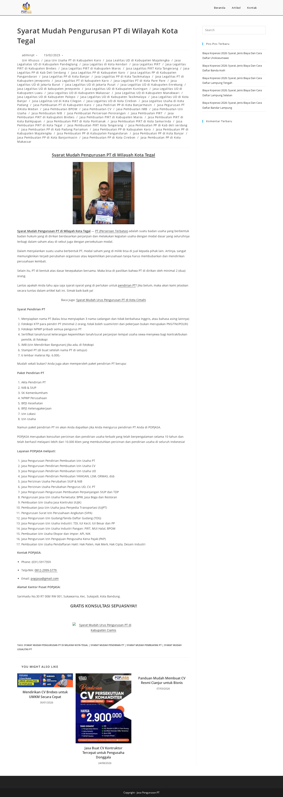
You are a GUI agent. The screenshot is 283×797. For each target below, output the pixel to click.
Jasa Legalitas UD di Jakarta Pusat (90, 85)
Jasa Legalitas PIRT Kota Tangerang (152, 68)
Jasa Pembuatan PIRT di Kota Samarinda (141, 121)
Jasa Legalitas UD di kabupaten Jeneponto (48, 89)
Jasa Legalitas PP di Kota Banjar (65, 76)
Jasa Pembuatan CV (96, 109)
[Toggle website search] (264, 7)
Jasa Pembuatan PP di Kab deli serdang (157, 125)
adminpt (28, 55)
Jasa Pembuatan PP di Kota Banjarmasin (47, 137)
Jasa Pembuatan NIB (47, 113)
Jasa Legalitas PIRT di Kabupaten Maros (91, 68)
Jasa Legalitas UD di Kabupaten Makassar (79, 93)
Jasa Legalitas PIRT (146, 64)
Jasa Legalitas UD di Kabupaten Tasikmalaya (113, 97)
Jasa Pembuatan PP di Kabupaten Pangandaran (92, 133)
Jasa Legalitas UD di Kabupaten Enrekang (152, 85)
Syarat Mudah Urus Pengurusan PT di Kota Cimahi (111, 300)
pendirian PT (127, 285)
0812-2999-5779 (46, 570)
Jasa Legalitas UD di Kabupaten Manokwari (147, 93)
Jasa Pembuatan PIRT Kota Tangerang (95, 125)
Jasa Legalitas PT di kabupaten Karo (82, 81)
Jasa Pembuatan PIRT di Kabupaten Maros (111, 117)
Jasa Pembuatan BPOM (60, 109)
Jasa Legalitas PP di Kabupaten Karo (98, 72)
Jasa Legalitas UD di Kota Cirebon (112, 101)
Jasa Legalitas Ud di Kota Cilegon (56, 101)
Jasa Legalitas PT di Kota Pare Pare (140, 81)
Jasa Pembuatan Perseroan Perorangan (96, 113)
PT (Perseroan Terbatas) (111, 231)
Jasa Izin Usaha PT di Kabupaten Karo (73, 60)
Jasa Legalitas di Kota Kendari (105, 64)
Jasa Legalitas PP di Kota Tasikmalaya (122, 76)
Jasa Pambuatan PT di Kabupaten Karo (62, 105)
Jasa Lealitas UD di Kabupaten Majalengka (137, 60)
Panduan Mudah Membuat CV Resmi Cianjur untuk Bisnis (161, 680)
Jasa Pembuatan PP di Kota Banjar (158, 133)
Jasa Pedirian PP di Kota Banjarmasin (124, 105)
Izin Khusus (31, 60)
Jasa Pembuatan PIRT (146, 113)
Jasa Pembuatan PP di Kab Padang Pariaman (54, 129)
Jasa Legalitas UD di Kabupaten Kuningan (116, 89)
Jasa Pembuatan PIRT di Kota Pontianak (76, 121)
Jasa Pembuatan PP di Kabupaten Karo (122, 129)
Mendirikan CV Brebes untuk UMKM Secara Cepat (45, 694)
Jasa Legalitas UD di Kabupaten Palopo (46, 97)
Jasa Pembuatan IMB (131, 109)
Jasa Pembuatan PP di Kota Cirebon (108, 137)
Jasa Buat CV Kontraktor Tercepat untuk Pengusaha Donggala (103, 753)
